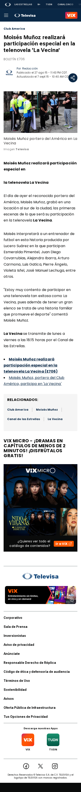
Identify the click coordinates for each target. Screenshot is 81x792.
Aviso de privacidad (19, 645)
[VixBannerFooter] (40, 595)
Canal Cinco (65, 4)
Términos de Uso (17, 680)
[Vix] (71, 15)
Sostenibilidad (15, 689)
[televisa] (25, 15)
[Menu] (6, 15)
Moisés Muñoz (47, 410)
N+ (39, 4)
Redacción (30, 68)
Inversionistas (15, 636)
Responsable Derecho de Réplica (30, 662)
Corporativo (13, 618)
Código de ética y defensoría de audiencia (37, 671)
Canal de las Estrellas (23, 419)
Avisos (9, 698)
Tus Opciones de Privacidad (26, 716)
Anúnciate (12, 654)
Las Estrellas (23, 4)
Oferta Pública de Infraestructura (30, 707)
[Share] (72, 77)
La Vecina (55, 419)
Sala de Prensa (15, 627)
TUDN (49, 4)
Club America (14, 29)
